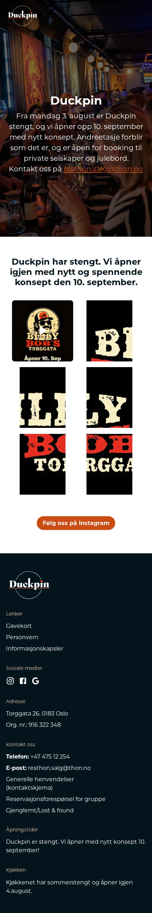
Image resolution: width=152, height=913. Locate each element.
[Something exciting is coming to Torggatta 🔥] (42, 464)
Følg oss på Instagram (76, 522)
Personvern (22, 637)
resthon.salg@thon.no (103, 169)
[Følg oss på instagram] (10, 683)
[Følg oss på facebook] (23, 683)
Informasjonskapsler (34, 648)
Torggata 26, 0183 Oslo (37, 713)
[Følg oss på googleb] (35, 683)
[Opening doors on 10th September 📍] (42, 397)
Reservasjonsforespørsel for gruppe (56, 799)
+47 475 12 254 (50, 756)
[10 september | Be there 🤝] (109, 464)
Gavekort (19, 626)
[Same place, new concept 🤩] (109, 397)
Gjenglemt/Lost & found (40, 810)
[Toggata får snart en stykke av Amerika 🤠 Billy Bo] (42, 330)
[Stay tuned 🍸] (109, 330)
